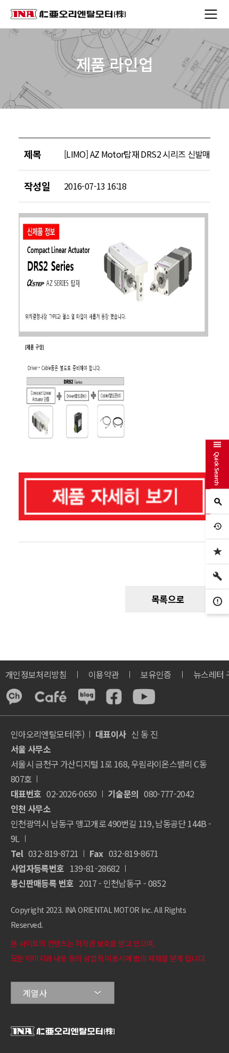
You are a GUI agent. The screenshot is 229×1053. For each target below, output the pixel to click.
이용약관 (103, 674)
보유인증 (156, 674)
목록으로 (168, 599)
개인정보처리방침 (36, 674)
